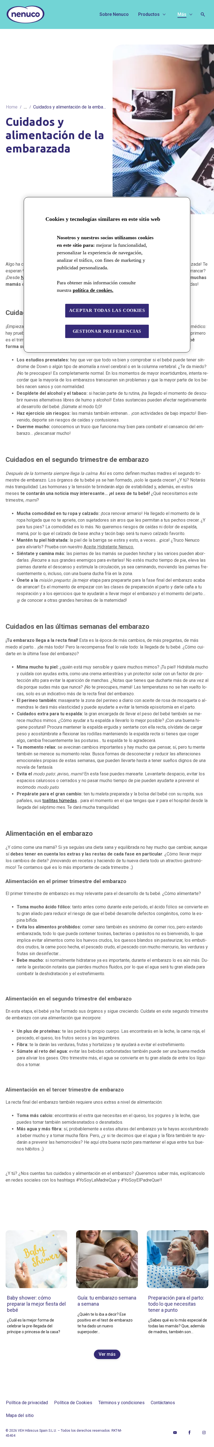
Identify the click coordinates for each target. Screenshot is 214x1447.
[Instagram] (204, 1432)
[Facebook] (189, 1432)
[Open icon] (202, 14)
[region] (107, 275)
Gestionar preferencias (107, 331)
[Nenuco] (46, 14)
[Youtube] (175, 1432)
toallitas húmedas (59, 800)
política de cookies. (93, 290)
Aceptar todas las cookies (107, 310)
